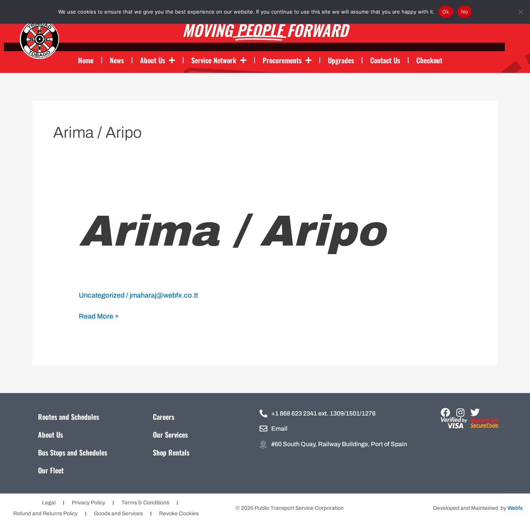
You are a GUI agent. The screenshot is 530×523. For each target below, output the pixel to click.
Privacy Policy (88, 503)
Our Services (170, 434)
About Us (152, 60)
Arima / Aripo (232, 231)
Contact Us (385, 60)
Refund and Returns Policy (45, 513)
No (464, 12)
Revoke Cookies (179, 513)
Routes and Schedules (68, 417)
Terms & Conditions (145, 503)
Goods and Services (118, 513)
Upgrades (341, 60)
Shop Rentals (171, 452)
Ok (445, 12)
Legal (48, 503)
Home (86, 60)
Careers (163, 417)
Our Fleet (51, 470)
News (117, 60)
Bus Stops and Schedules (72, 452)
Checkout (429, 60)
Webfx (515, 508)
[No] (520, 12)
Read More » (99, 315)
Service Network (213, 60)
